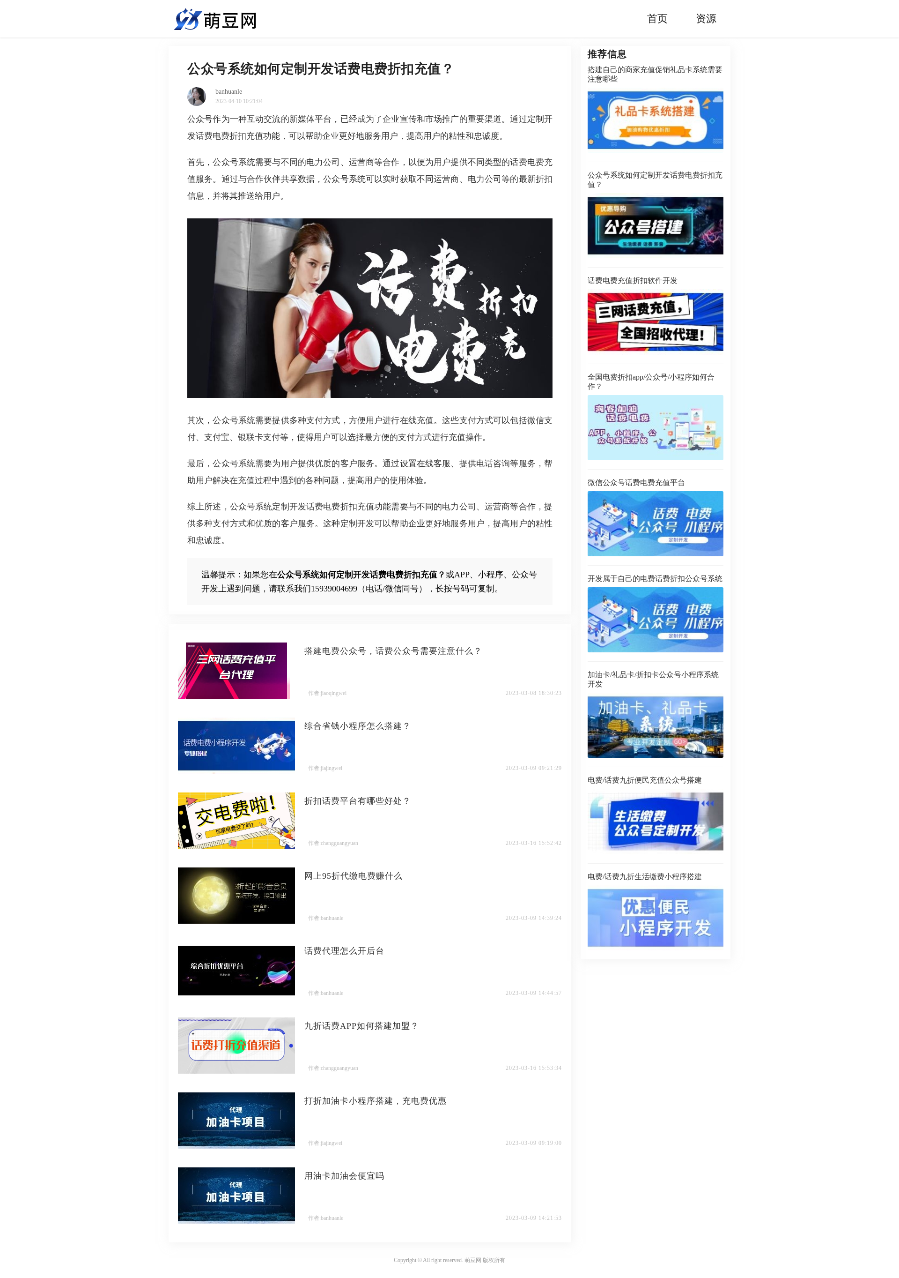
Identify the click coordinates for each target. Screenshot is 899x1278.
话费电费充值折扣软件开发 (633, 280)
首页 (657, 18)
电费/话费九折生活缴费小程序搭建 (645, 877)
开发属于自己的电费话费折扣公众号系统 (655, 579)
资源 (706, 18)
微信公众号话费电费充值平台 (636, 482)
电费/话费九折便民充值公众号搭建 (645, 780)
